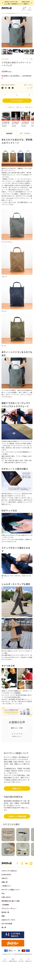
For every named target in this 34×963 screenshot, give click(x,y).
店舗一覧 (5, 882)
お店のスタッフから (8, 920)
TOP (3, 13)
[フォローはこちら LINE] (30, 863)
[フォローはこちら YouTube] (26, 863)
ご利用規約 (5, 905)
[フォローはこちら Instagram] (21, 863)
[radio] (6, 119)
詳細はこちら (17, 788)
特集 (3, 916)
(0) (31, 59)
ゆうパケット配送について (11, 889)
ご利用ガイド (11, 107)
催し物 (4, 927)
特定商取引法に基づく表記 (11, 901)
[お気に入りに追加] (28, 88)
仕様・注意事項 (24, 133)
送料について (20, 107)
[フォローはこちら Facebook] (17, 863)
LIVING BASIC (6, 874)
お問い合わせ (28, 107)
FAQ (3, 893)
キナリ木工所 (5, 59)
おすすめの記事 (7, 923)
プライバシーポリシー (9, 908)
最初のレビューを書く (17, 728)
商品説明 (9, 133)
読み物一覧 (5, 912)
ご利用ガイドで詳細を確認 (17, 816)
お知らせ (5, 878)
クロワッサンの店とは (9, 871)
